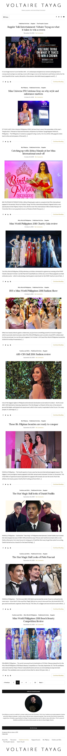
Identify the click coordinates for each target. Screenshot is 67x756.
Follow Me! (5, 734)
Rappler (33, 23)
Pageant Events (35, 740)
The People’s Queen (8, 742)
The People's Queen (42, 23)
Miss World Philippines (24, 220)
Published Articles (24, 23)
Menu (6, 17)
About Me (5, 740)
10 (35, 682)
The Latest (13, 740)
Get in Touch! (21, 742)
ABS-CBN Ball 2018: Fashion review (33, 354)
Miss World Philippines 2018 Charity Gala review (33, 223)
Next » (41, 682)
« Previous (7, 682)
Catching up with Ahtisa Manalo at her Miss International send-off (33, 152)
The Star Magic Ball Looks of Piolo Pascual (33, 557)
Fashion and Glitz (25, 351)
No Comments (39, 33)
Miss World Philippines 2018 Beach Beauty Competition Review (33, 620)
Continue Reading (58, 81)
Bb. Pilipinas (24, 87)
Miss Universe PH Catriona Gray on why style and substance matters (33, 92)
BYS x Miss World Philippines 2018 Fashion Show (33, 290)
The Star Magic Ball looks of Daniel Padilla (33, 493)
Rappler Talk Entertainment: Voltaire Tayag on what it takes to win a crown (33, 28)
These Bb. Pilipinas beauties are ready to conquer (33, 424)
